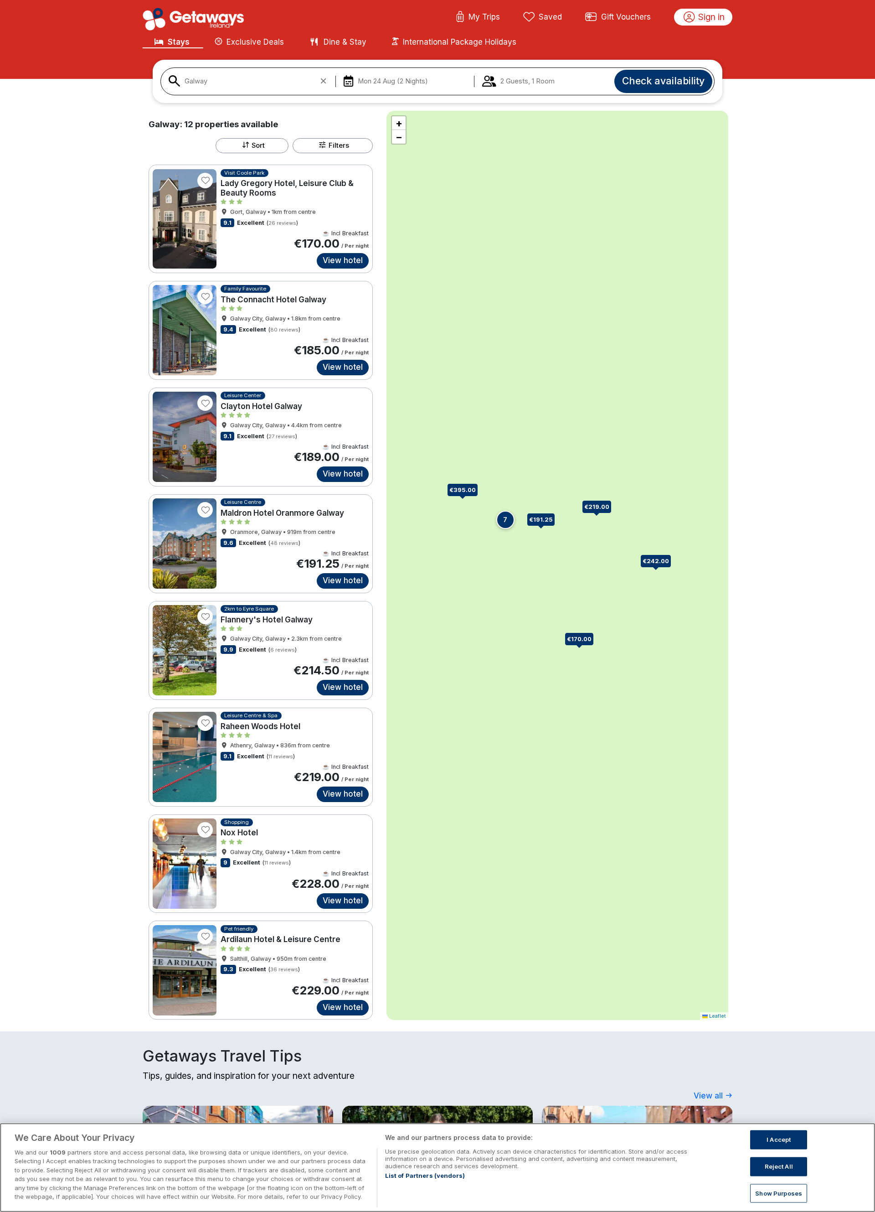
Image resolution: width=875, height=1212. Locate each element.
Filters (339, 145)
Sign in (711, 16)
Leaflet (717, 1016)
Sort (258, 145)
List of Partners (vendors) (425, 1175)
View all (709, 1095)
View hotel (343, 260)
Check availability (663, 81)
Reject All (779, 1166)
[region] (437, 1167)
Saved (550, 16)
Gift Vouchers (626, 16)
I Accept (779, 1139)
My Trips (484, 16)
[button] (659, 562)
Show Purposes (778, 1192)
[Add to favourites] (205, 180)
